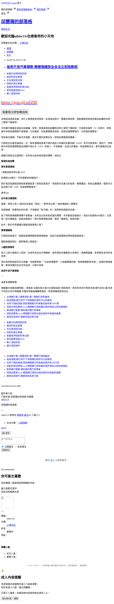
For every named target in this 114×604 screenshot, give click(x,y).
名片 (9, 55)
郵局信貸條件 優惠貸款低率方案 (22, 317)
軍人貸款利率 (13, 93)
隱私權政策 (72, 565)
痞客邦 (20, 415)
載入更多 (5, 433)
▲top (3, 428)
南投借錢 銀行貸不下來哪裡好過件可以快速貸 (29, 300)
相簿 (9, 48)
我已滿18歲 (6, 598)
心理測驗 (22, 423)
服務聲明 (83, 565)
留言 (26, 415)
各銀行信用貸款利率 (17, 73)
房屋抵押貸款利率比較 (18, 87)
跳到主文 (5, 29)
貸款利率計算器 (14, 83)
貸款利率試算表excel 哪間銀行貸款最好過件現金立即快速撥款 (37, 307)
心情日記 (23, 43)
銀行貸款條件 (13, 346)
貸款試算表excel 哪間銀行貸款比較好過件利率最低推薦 (34, 313)
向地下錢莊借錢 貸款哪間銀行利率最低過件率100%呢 (33, 303)
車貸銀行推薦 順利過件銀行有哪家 (24, 310)
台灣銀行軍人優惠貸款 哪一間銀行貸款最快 (28, 297)
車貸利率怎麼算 (14, 77)
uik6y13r (5, 399)
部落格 (10, 52)
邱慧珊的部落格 (16, 21)
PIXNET (36, 565)
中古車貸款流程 (14, 80)
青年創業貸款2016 (15, 90)
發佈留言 (5, 450)
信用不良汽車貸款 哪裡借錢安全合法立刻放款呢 (42, 67)
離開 (16, 598)
